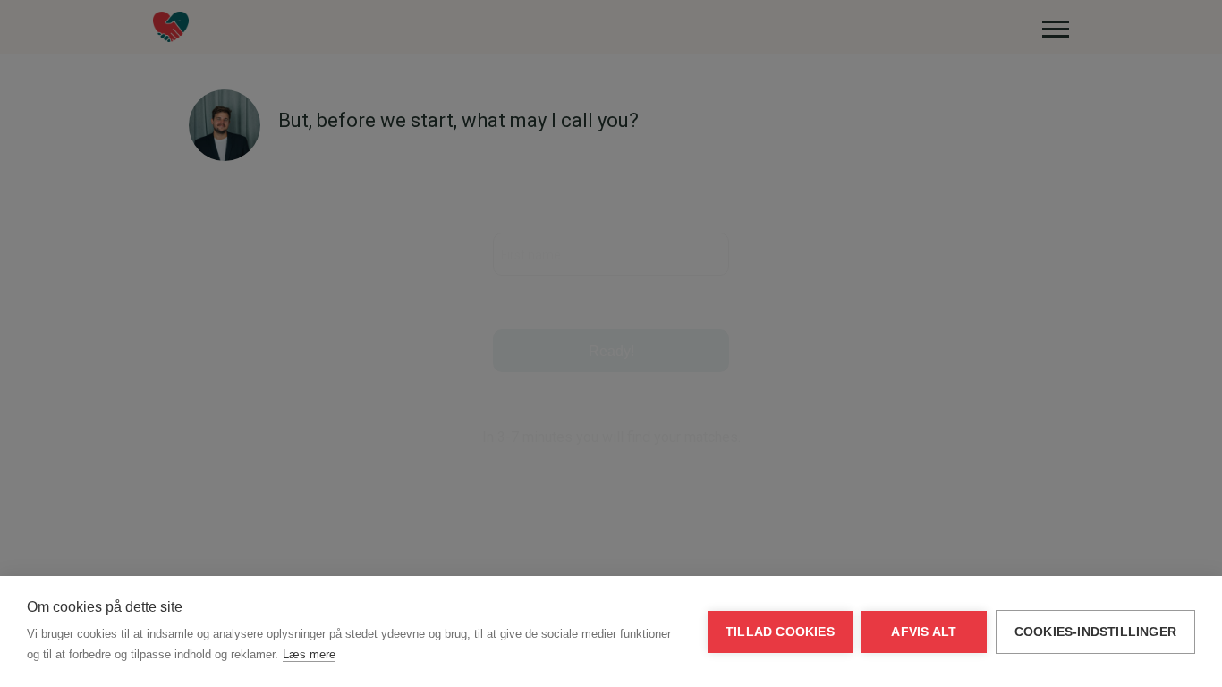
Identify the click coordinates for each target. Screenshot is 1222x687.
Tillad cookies (780, 632)
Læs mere (309, 654)
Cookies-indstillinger (1095, 632)
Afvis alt (923, 632)
